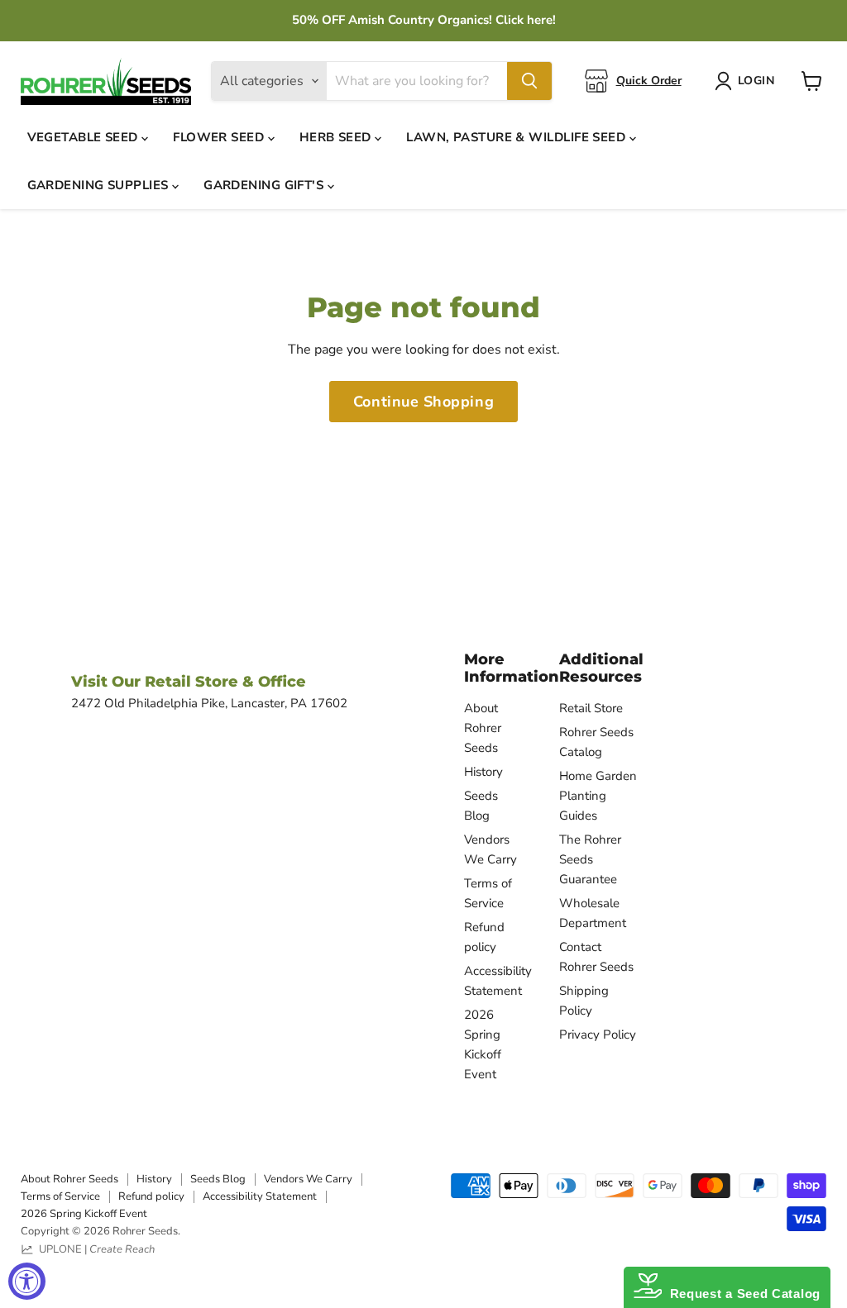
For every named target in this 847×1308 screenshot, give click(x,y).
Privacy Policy (597, 1034)
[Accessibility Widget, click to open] (26, 1281)
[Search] (529, 81)
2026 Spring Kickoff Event (84, 1213)
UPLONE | (94, 1249)
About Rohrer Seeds (482, 728)
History (483, 771)
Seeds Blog (218, 1179)
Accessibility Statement (260, 1196)
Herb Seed (337, 137)
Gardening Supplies (100, 185)
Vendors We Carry (308, 1179)
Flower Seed (220, 137)
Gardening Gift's (265, 185)
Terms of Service (60, 1196)
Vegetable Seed (84, 137)
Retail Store (591, 708)
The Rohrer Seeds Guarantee (590, 859)
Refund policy (151, 1196)
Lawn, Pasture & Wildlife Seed (517, 137)
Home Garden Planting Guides (598, 796)
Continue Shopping (423, 401)
